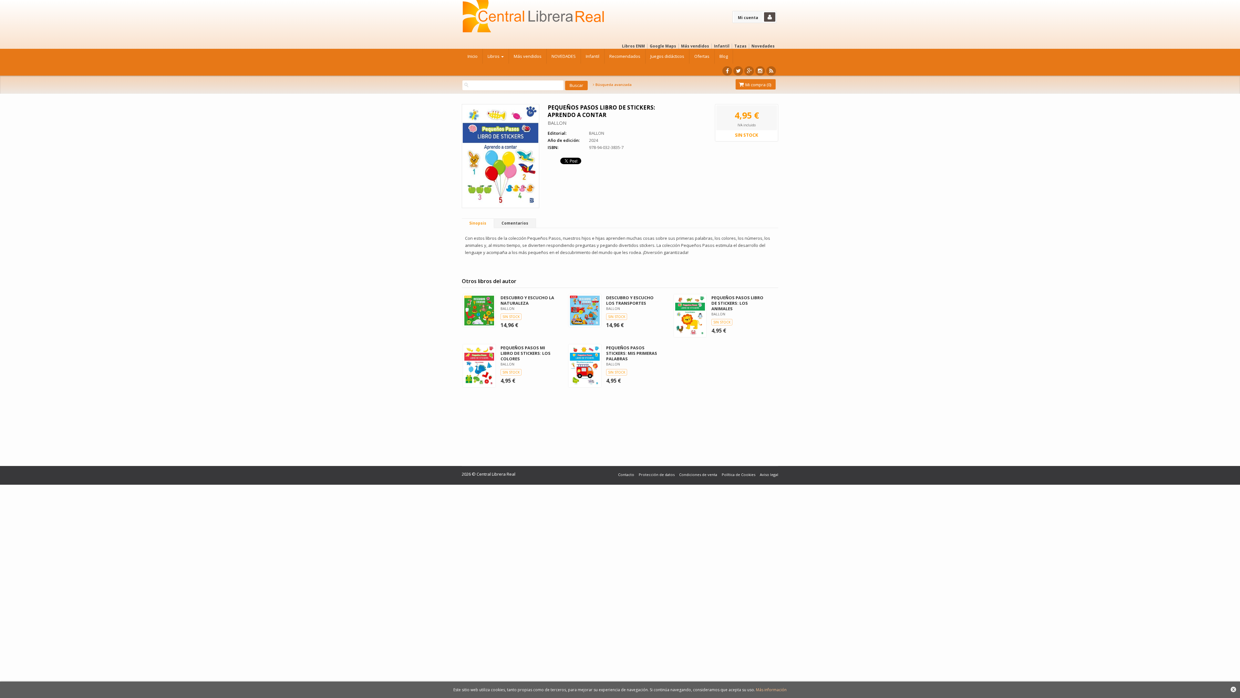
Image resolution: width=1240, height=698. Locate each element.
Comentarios (514, 223)
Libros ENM (633, 46)
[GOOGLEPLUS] (749, 71)
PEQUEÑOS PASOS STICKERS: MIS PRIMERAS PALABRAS (631, 353)
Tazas (740, 46)
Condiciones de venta (698, 474)
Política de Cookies (738, 474)
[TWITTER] (738, 71)
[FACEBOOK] (727, 71)
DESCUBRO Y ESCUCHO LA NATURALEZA (527, 300)
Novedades (763, 46)
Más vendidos (695, 46)
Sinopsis (477, 223)
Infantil (721, 46)
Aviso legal (769, 474)
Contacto (626, 474)
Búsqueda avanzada (613, 85)
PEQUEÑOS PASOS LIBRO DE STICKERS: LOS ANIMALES (737, 303)
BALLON (557, 123)
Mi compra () (757, 85)
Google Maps (663, 46)
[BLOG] (771, 71)
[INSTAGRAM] (760, 71)
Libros (494, 56)
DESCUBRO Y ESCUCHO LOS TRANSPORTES (630, 300)
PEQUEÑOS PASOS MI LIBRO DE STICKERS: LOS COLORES (526, 353)
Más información (771, 690)
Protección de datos (657, 474)
